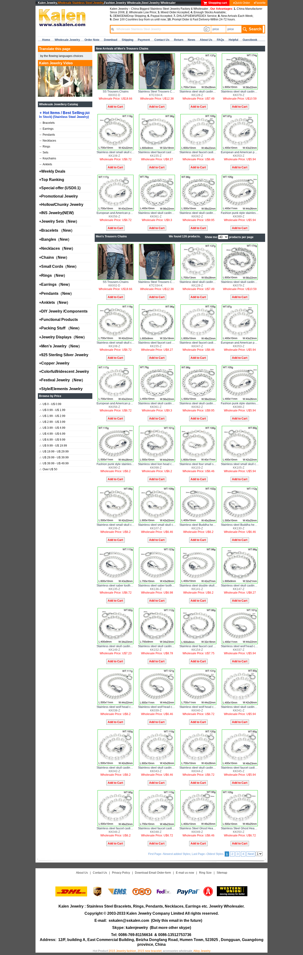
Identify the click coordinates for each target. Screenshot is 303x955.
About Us (82, 872)
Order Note (92, 40)
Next (251, 854)
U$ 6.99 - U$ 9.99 (52, 439)
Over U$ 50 (48, 469)
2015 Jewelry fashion (122, 951)
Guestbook (250, 40)
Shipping (127, 40)
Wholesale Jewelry (67, 40)
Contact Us (100, 872)
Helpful (233, 40)
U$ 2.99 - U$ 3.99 (52, 422)
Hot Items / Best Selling (64, 115)
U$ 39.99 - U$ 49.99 (54, 463)
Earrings (46, 128)
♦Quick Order (241, 3)
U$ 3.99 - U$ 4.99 (52, 427)
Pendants (47, 134)
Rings (45, 146)
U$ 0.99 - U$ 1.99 (52, 410)
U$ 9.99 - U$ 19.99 (53, 445)
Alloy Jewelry (201, 951)
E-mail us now (185, 872)
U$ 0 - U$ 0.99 (50, 404)
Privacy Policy (121, 872)
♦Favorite (260, 3)
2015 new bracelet (149, 951)
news (191, 40)
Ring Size (205, 872)
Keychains (48, 158)
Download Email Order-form (153, 872)
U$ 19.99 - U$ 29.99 (54, 451)
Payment (144, 40)
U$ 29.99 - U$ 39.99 (54, 457)
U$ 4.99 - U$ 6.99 (52, 433)
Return (178, 40)
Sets (44, 152)
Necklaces (48, 140)
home (46, 40)
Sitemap (222, 872)
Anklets (46, 164)
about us (206, 40)
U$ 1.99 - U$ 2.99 (52, 416)
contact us (161, 40)
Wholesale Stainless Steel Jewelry (80, 3)
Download (110, 40)
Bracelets (47, 123)
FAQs (220, 40)
